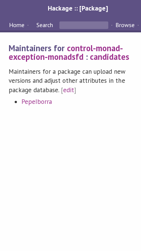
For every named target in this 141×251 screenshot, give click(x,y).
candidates (109, 56)
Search (44, 25)
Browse (125, 25)
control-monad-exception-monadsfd (66, 52)
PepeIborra (36, 101)
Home (16, 25)
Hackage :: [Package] (78, 8)
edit (68, 90)
